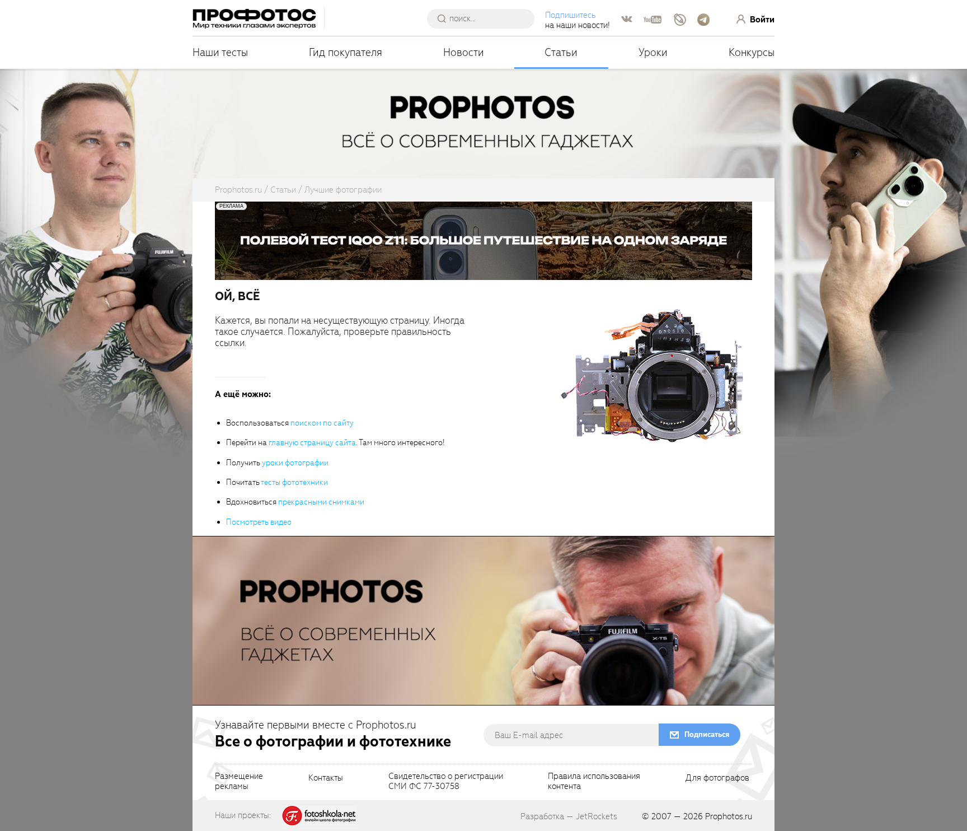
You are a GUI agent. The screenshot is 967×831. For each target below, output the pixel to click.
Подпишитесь (570, 15)
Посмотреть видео (259, 522)
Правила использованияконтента (594, 782)
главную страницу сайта (312, 442)
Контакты (325, 778)
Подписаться (706, 734)
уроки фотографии (295, 462)
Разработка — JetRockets (568, 816)
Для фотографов (717, 778)
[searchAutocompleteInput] (485, 18)
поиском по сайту (322, 423)
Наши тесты (220, 52)
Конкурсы (751, 52)
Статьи (561, 52)
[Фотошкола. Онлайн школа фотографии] (319, 814)
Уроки (653, 52)
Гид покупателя (345, 52)
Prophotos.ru (728, 816)
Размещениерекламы (239, 782)
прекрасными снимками (321, 502)
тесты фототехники (294, 482)
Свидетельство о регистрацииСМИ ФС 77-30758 (445, 782)
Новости (463, 52)
